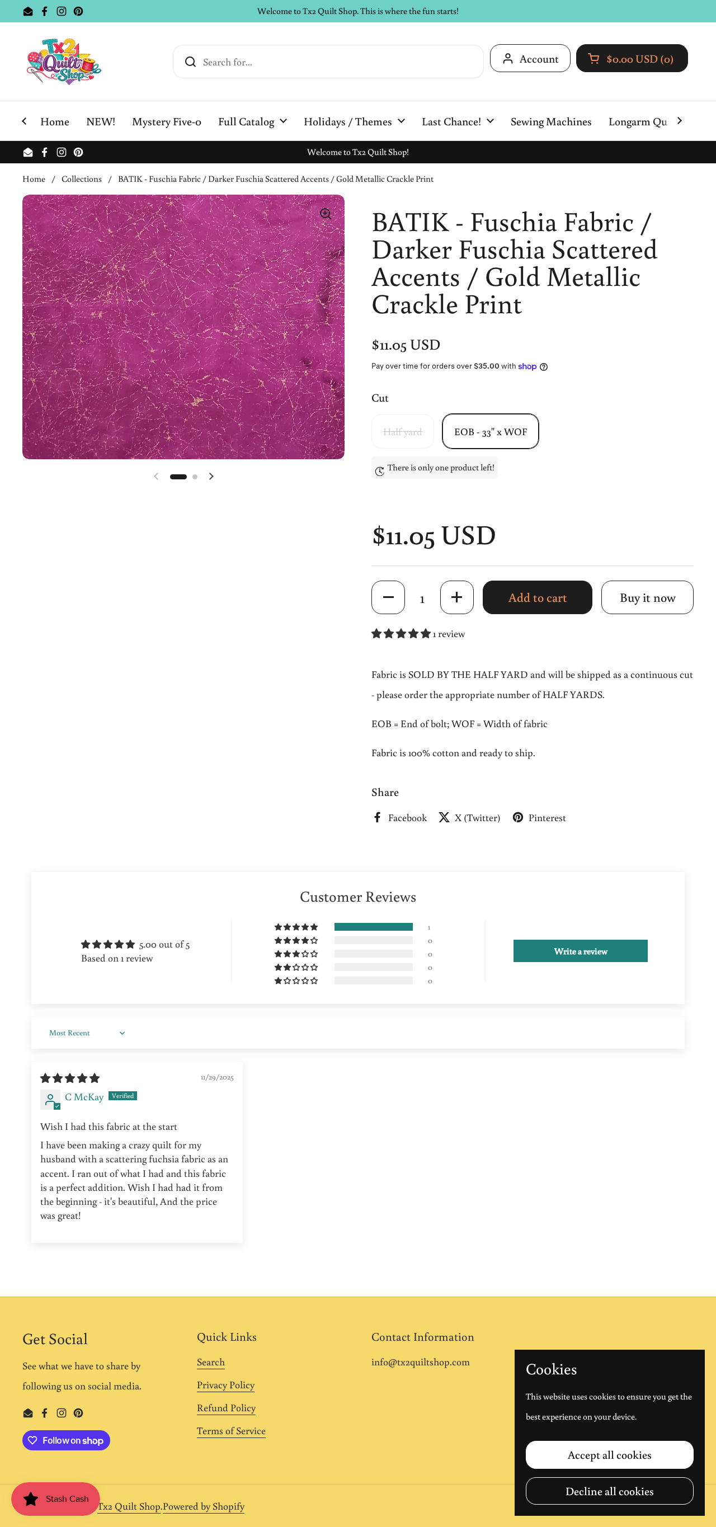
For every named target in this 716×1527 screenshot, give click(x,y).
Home (33, 178)
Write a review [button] (580, 950)
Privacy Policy (226, 1384)
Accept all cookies (610, 1454)
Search (211, 1361)
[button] (632, 58)
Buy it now (648, 597)
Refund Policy (226, 1407)
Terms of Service (231, 1430)
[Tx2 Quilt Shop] (63, 61)
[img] (70, 1078)
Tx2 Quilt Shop (129, 1505)
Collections (82, 178)
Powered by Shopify (203, 1505)
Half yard (402, 431)
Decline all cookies (610, 1490)
